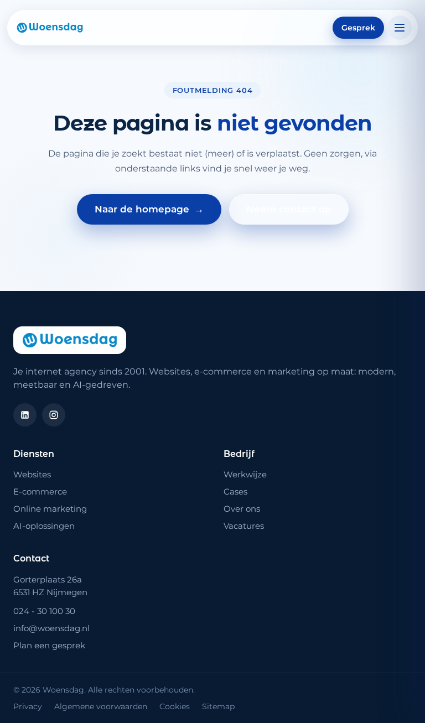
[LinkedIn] (25, 414)
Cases (235, 491)
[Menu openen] (399, 27)
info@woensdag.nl (51, 628)
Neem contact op (288, 209)
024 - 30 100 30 (44, 611)
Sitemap (218, 706)
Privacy (27, 706)
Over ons (242, 508)
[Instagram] (53, 414)
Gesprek (358, 28)
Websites (32, 474)
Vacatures (244, 526)
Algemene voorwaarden (100, 706)
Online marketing (50, 508)
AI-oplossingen (44, 526)
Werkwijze (245, 474)
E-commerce (40, 491)
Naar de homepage (149, 209)
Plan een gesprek (49, 645)
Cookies (174, 706)
